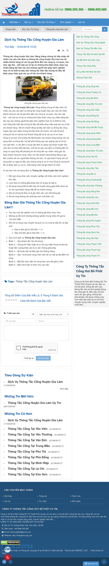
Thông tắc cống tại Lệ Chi (26, 468)
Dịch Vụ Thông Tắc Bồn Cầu (89, 48)
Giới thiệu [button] (14, 22)
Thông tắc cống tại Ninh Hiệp (28, 463)
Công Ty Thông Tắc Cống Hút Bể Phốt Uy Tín (90, 271)
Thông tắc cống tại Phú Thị (27, 451)
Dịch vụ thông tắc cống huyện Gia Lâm (35, 382)
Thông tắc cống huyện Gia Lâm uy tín (34, 403)
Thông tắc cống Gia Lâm (87, 197)
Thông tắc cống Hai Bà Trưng (89, 127)
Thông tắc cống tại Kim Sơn (27, 474)
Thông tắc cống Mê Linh (87, 208)
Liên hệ (7, 501)
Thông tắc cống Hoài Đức (87, 203)
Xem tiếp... (65, 388)
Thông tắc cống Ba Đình (87, 98)
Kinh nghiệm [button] (66, 22)
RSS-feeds (76, 501)
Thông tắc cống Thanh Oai (88, 249)
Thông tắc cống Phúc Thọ (88, 226)
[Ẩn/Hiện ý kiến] (33, 314)
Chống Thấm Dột (84, 77)
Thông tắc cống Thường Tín (89, 92)
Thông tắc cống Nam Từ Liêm (89, 150)
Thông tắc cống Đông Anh (88, 191)
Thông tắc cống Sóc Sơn (87, 238)
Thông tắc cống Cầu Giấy (87, 109)
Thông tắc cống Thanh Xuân (89, 162)
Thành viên (76, 496)
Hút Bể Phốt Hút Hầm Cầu (88, 60)
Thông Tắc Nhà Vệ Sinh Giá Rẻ (90, 54)
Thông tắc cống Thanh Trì (88, 255)
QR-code (9, 546)
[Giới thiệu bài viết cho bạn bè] (59, 50)
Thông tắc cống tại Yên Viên (27, 429)
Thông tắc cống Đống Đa (87, 115)
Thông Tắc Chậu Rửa (86, 65)
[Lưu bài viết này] (68, 50)
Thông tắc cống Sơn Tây (87, 168)
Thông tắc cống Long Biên (88, 144)
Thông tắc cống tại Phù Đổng (28, 457)
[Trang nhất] (4, 22)
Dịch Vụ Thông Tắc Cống (87, 36)
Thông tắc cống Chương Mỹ (88, 179)
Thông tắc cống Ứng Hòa (87, 86)
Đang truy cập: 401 (24, 546)
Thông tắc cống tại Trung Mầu (29, 446)
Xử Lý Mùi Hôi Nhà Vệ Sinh (88, 71)
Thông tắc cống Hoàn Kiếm (88, 133)
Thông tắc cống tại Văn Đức (27, 440)
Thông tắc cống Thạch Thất (88, 243)
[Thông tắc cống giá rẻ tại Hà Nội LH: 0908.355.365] (21, 9)
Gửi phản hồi (93, 563)
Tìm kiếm (43, 501)
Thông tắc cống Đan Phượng (89, 185)
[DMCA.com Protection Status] (10, 542)
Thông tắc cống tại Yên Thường (30, 434)
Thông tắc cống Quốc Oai (87, 232)
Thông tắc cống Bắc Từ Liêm (89, 103)
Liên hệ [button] (81, 22)
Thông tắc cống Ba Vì (86, 173)
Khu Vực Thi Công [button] (45, 22)
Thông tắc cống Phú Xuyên (88, 220)
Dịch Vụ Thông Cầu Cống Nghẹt (90, 42)
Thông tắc (43, 496)
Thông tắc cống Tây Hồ (86, 156)
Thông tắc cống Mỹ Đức (87, 214)
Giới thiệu (8, 496)
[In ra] (63, 50)
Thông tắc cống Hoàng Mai (88, 138)
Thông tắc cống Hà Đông (87, 121)
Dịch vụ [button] (28, 22)
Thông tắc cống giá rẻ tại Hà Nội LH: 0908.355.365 (42, 550)
